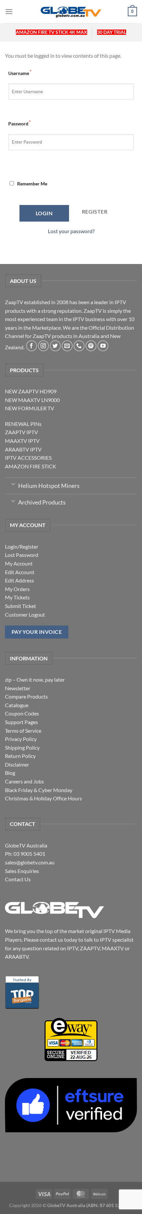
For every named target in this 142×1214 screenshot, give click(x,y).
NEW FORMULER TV (29, 408)
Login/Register (21, 546)
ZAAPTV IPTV (21, 432)
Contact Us (18, 879)
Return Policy (20, 756)
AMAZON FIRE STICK (30, 466)
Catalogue (16, 705)
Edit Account (19, 572)
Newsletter (17, 688)
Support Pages (21, 722)
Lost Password (21, 555)
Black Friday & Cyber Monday (38, 790)
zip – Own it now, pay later (35, 679)
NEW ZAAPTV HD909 (30, 391)
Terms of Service (23, 730)
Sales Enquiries (22, 871)
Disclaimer (17, 764)
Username (19, 72)
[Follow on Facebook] (31, 345)
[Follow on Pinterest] (91, 345)
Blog (10, 773)
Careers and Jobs (24, 781)
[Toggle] (13, 483)
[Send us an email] (67, 345)
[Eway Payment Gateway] (71, 1039)
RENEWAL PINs (23, 424)
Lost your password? (71, 231)
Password (19, 122)
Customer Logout (25, 614)
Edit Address (19, 580)
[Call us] (79, 345)
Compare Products (26, 696)
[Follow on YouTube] (102, 345)
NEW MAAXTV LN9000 (32, 400)
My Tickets (17, 597)
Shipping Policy (22, 747)
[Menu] (9, 11)
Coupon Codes (22, 713)
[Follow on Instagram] (43, 345)
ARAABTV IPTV (23, 449)
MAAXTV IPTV (22, 441)
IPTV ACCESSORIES (28, 457)
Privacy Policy (21, 739)
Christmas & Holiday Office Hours (43, 798)
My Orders (17, 589)
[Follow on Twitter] (55, 345)
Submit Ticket (20, 606)
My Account (19, 563)
